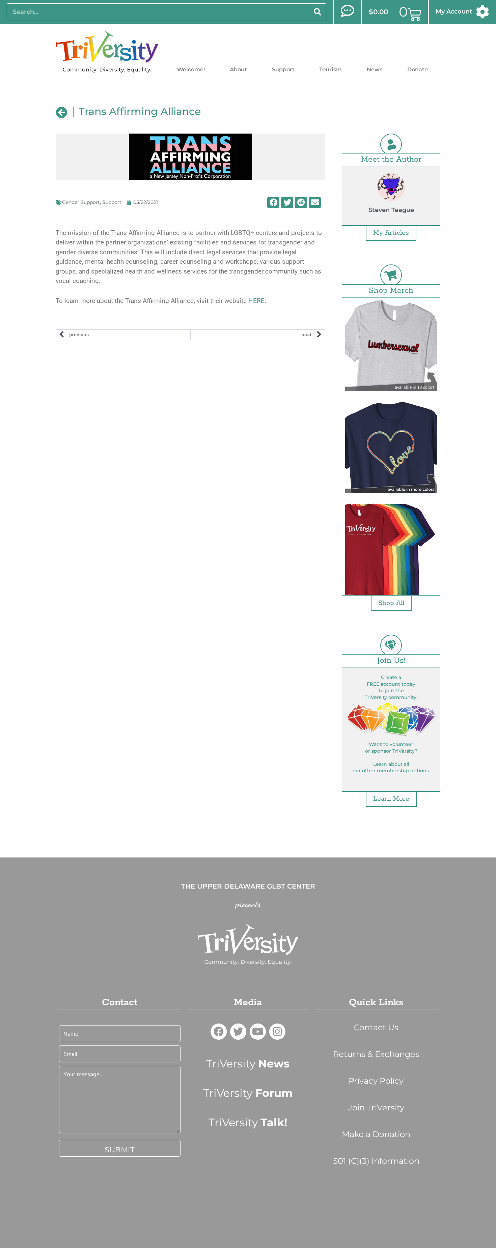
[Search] (317, 12)
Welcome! (191, 69)
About (238, 69)
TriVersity (248, 1063)
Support (283, 69)
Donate (417, 69)
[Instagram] (277, 1031)
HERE (256, 301)
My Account (454, 11)
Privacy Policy (376, 1081)
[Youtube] (258, 1031)
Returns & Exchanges (376, 1054)
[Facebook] (219, 1031)
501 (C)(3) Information (376, 1161)
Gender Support (81, 202)
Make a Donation (376, 1134)
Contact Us (376, 1027)
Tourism (330, 69)
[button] (273, 202)
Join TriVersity (376, 1107)
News (374, 69)
